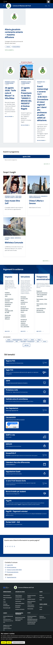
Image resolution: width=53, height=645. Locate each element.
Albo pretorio (18, 620)
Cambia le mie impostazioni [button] (18, 642)
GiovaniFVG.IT (11, 453)
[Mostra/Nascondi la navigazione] (4, 5)
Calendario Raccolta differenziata (18, 462)
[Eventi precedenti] (4, 156)
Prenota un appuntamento (42, 617)
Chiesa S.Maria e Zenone (36, 202)
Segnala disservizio (11, 577)
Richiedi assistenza (11, 567)
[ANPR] (44, 382)
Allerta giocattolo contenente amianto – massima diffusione (14, 33)
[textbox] (26, 546)
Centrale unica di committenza (17, 399)
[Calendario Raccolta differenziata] (44, 464)
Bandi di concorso (18, 619)
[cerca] (49, 6)
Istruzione (25, 276)
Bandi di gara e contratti (20, 617)
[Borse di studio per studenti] (44, 493)
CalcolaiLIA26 (11, 417)
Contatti (5, 613)
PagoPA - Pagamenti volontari (17, 511)
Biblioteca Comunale (14, 242)
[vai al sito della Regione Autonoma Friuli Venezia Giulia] (5, 1)
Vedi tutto (46, 164)
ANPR (8, 380)
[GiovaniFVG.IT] (44, 455)
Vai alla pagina (9, 116)
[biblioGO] (44, 446)
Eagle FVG (9, 370)
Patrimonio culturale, (10, 82)
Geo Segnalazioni (12, 408)
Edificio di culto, (37, 196)
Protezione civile (41, 82)
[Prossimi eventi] (48, 156)
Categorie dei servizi (20, 591)
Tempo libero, (18, 196)
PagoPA (8, 500)
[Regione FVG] (44, 362)
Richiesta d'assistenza (31, 616)
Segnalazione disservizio (32, 619)
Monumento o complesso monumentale (38, 196)
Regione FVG (10, 360)
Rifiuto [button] (9, 642)
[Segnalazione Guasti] (44, 473)
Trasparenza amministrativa (43, 278)
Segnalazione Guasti (13, 471)
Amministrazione (7, 591)
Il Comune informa (9, 83)
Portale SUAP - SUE (13, 522)
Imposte (8, 276)
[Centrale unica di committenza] (44, 401)
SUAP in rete (10, 434)
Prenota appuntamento (12, 572)
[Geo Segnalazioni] (44, 410)
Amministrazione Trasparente (19, 613)
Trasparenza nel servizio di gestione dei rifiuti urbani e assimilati (32, 622)
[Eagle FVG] (44, 372)
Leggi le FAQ (10, 565)
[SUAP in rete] (44, 436)
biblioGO (9, 444)
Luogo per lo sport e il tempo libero (13, 197)
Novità (40, 591)
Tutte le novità (9, 50)
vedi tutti (26, 345)
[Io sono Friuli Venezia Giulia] (44, 483)
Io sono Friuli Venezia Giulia (16, 480)
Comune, (31, 196)
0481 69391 (14, 570)
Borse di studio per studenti (16, 491)
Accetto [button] (3, 642)
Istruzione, (7, 238)
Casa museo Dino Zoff (12, 202)
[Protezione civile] (44, 392)
